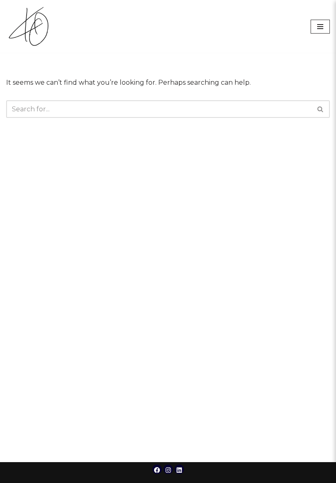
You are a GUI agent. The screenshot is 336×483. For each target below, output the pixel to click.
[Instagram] (168, 469)
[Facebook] (157, 469)
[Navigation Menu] (320, 27)
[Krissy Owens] (30, 26)
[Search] (320, 109)
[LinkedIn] (179, 469)
